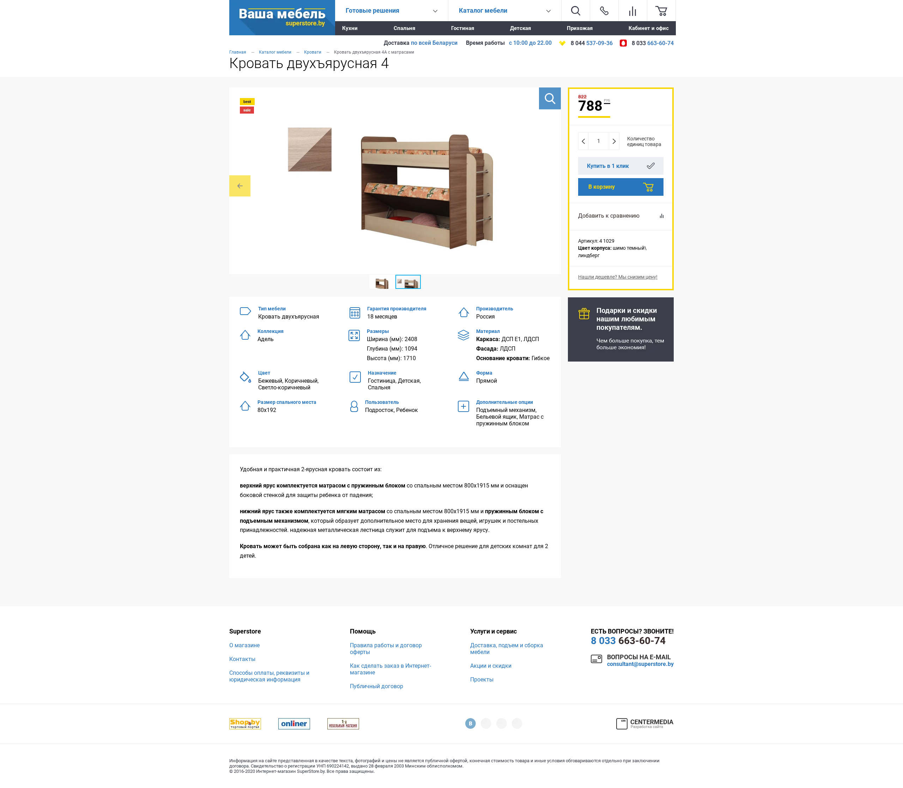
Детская (520, 28)
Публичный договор (376, 686)
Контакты (242, 659)
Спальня (404, 28)
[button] (550, 98)
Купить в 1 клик (608, 166)
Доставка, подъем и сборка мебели (506, 648)
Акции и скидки (490, 665)
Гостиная (462, 28)
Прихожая (580, 28)
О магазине (244, 645)
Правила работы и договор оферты (386, 648)
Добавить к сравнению (609, 215)
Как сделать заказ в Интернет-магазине (390, 669)
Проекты (481, 679)
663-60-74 (628, 641)
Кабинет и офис (649, 28)
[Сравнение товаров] (633, 10)
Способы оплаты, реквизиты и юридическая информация (269, 676)
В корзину (601, 186)
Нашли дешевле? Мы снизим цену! (617, 277)
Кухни (350, 28)
